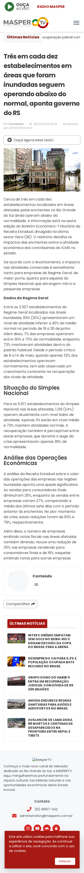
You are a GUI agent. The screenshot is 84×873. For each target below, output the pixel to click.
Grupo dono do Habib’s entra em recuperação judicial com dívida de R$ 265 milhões (50, 683)
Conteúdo (42, 576)
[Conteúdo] (18, 581)
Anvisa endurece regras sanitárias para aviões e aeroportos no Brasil (49, 705)
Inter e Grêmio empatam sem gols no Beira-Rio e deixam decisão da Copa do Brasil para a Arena (49, 641)
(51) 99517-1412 (46, 809)
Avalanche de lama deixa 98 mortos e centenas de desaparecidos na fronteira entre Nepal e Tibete (50, 728)
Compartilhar (18, 604)
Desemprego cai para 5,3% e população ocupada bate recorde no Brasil (52, 662)
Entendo (65, 861)
